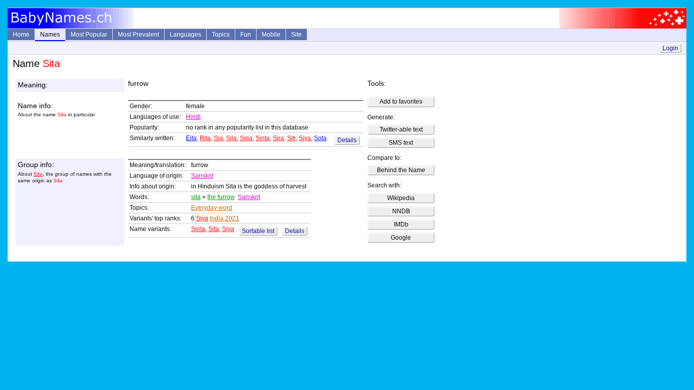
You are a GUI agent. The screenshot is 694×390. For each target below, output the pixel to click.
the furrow (221, 197)
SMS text (401, 142)
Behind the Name (401, 170)
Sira (278, 138)
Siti (291, 138)
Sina (246, 138)
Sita (38, 174)
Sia (218, 138)
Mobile (271, 34)
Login (670, 48)
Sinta (263, 138)
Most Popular (89, 34)
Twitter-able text (401, 129)
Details (347, 140)
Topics (221, 34)
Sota (320, 138)
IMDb (401, 224)
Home (21, 34)
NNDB (401, 211)
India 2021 (224, 218)
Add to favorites (401, 101)
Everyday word (211, 207)
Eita (191, 138)
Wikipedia (401, 198)
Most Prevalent (138, 34)
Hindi (193, 116)
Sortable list (258, 231)
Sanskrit (202, 175)
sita (196, 197)
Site (296, 34)
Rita (205, 138)
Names (50, 34)
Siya (305, 138)
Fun (245, 34)
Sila (231, 138)
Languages (185, 34)
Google (401, 237)
